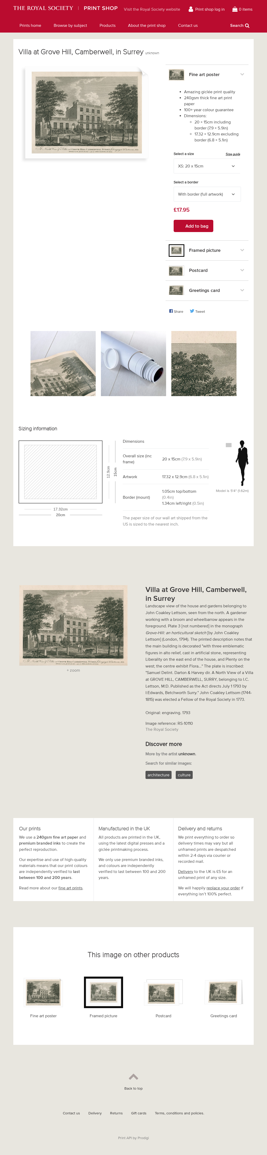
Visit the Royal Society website (152, 9)
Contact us (188, 25)
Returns (116, 1113)
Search (237, 25)
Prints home (30, 25)
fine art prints (70, 887)
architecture (158, 774)
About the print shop (147, 25)
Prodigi (143, 1138)
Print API (125, 1138)
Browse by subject (70, 25)
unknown (152, 53)
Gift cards (139, 1113)
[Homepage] (65, 9)
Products (108, 25)
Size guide (233, 154)
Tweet (200, 312)
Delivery (185, 871)
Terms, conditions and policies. (179, 1113)
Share (178, 312)
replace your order (223, 887)
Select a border (186, 182)
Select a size (207, 154)
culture (184, 774)
